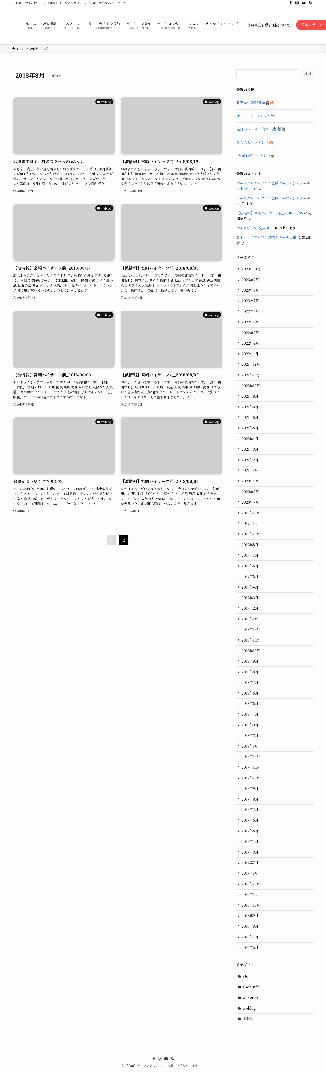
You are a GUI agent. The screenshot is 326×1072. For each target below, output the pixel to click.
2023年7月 (250, 300)
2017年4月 (250, 841)
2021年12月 (251, 364)
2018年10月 (251, 650)
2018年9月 (250, 661)
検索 (307, 73)
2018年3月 (250, 724)
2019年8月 (250, 544)
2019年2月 (250, 608)
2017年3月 (250, 852)
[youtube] (304, 3)
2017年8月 (250, 799)
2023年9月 (250, 279)
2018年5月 (250, 703)
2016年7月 (250, 936)
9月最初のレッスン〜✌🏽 (255, 155)
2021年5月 (250, 427)
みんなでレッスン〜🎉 (254, 142)
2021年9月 (250, 396)
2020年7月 (250, 502)
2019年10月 (251, 534)
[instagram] (297, 3)
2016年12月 (251, 883)
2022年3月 (250, 332)
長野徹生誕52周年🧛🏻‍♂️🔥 (255, 102)
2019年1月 (250, 618)
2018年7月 (250, 682)
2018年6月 (250, 693)
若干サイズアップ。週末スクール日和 (266, 237)
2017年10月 (251, 777)
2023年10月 (251, 268)
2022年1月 (250, 353)
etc (245, 976)
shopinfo (251, 986)
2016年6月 (250, 947)
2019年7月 (250, 555)
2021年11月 (251, 374)
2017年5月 (250, 830)
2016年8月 (250, 926)
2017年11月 (251, 767)
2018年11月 (251, 640)
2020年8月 (250, 491)
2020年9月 (250, 480)
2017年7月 (250, 809)
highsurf (249, 188)
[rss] (310, 3)
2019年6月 (250, 565)
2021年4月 (250, 438)
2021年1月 (250, 470)
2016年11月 (251, 894)
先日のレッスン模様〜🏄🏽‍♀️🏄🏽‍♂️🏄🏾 (260, 129)
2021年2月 (250, 459)
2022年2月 (250, 343)
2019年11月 (251, 523)
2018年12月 (251, 629)
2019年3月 (250, 597)
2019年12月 (251, 512)
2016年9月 (250, 915)
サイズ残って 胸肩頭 (252, 227)
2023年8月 (250, 290)
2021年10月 (251, 385)
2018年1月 (250, 746)
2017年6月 (250, 820)
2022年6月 (250, 321)
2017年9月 (250, 788)
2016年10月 (251, 905)
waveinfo (251, 997)
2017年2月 (250, 862)
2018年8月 (250, 671)
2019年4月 (250, 587)
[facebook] (290, 3)
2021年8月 (250, 406)
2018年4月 (250, 714)
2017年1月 (250, 873)
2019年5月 (250, 576)
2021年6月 (250, 417)
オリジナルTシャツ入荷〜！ (258, 116)
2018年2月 (250, 735)
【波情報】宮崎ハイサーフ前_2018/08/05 (269, 212)
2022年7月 (250, 311)
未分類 (248, 1018)
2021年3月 (250, 449)
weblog (249, 1008)
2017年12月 (251, 756)
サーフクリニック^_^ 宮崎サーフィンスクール (273, 183)
